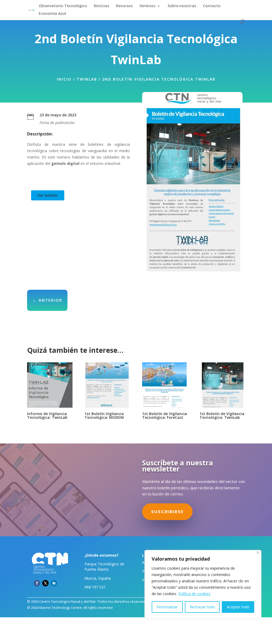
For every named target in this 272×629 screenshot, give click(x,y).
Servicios (147, 6)
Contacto (211, 6)
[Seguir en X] (45, 583)
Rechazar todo (202, 606)
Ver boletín (47, 195)
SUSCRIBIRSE (167, 512)
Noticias (101, 6)
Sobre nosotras (182, 6)
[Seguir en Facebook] (37, 583)
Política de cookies (194, 593)
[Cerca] (258, 552)
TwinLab (86, 79)
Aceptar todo (238, 606)
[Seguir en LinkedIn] (54, 583)
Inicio (64, 79)
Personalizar (167, 606)
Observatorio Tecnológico (63, 6)
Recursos (124, 6)
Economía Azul (52, 14)
